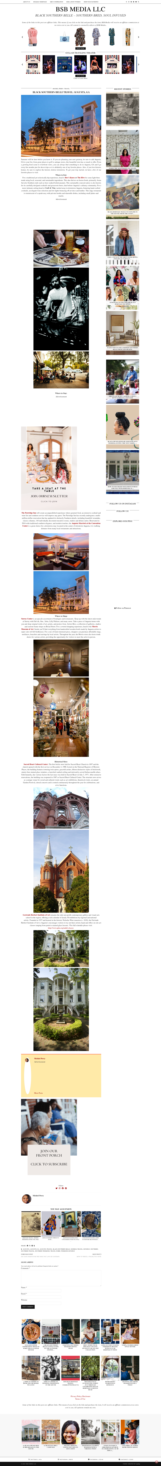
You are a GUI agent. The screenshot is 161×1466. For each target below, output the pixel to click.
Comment (25, 1268)
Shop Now (80, 48)
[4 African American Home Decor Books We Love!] (31, 1368)
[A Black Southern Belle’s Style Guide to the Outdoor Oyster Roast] (51, 1331)
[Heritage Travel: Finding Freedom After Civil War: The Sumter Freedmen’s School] (31, 1224)
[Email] (136, 2)
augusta (26, 1249)
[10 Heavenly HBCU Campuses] (51, 1432)
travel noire (55, 1251)
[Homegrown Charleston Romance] (110, 1368)
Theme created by (131, 1464)
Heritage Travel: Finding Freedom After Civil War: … (30, 1239)
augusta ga (34, 1249)
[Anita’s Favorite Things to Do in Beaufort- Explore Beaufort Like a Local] (51, 1224)
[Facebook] (133, 2)
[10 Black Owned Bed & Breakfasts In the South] (31, 1432)
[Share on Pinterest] (32, 1246)
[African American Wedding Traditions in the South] (51, 1368)
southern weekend (42, 1251)
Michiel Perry (58, 89)
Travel (67, 89)
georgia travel (77, 1249)
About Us (26, 2)
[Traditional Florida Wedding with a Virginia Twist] (90, 1432)
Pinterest (126, 1459)
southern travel (27, 1251)
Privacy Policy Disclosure (80, 1396)
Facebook (96, 1459)
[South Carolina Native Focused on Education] (70, 1432)
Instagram (66, 1459)
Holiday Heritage (40, 2)
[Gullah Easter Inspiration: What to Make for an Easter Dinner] (31, 1331)
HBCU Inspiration (56, 2)
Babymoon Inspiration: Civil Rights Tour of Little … (70, 1239)
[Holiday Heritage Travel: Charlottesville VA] (70, 1368)
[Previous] (22, 37)
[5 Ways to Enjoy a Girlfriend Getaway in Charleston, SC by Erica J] (110, 1432)
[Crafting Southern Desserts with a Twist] (70, 1331)
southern (94, 1249)
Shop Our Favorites (91, 2)
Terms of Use (80, 1399)
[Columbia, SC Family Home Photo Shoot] (130, 1432)
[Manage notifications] (156, 1461)
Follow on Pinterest (123, 608)
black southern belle (61, 1249)
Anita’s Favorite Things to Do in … (50, 1238)
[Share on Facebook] (27, 1246)
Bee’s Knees (70, 177)
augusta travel (46, 1249)
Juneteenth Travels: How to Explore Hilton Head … (90, 1238)
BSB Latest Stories (73, 2)
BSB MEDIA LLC (80, 8)
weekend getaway (68, 1251)
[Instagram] (128, 2)
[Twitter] (126, 2)
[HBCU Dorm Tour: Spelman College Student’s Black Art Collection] (90, 1331)
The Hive (81, 177)
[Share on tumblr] (34, 1246)
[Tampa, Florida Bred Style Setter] (130, 1331)
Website (24, 1300)
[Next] (138, 37)
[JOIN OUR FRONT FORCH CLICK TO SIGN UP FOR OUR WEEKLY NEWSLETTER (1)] (49, 1140)
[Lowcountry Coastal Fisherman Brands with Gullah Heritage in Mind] (110, 1331)
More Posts (38, 1093)
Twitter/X (36, 1459)
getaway (86, 1249)
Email (24, 1293)
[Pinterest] (131, 2)
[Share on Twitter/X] (30, 1246)
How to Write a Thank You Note (89, 1255)
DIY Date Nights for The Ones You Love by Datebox (40, 1255)
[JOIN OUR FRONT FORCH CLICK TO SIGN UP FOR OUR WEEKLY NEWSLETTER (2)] (49, 468)
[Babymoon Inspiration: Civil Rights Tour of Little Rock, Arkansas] (71, 1224)
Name (24, 1287)
